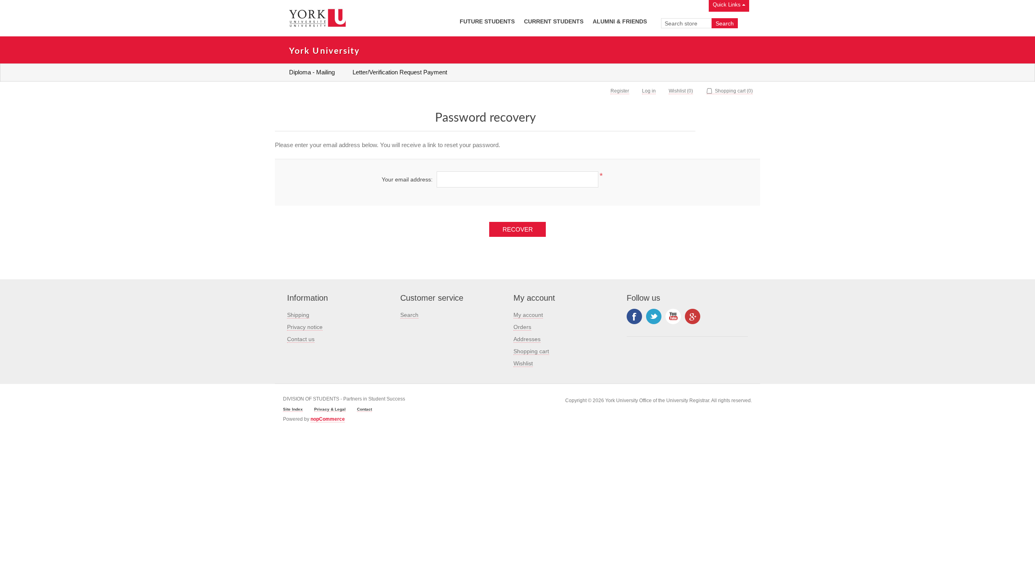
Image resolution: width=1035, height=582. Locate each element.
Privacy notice (305, 327)
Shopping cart (531, 351)
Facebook (634, 316)
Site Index (293, 409)
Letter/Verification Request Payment (400, 72)
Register (619, 91)
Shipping (298, 315)
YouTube (673, 316)
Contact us (301, 339)
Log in (649, 91)
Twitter (653, 316)
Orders (522, 327)
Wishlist (523, 363)
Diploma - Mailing (312, 72)
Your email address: (407, 179)
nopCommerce (327, 419)
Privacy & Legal (330, 409)
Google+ (692, 316)
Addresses (527, 339)
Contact (364, 409)
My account (528, 315)
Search (409, 315)
